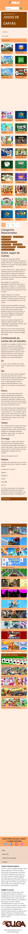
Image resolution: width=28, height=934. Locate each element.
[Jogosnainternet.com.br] (14, 2)
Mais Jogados (5, 36)
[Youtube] (16, 844)
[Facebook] (11, 844)
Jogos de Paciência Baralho (8, 247)
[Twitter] (5, 844)
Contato (4, 862)
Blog (3, 850)
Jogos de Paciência (18, 236)
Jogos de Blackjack (6, 236)
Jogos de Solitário (17, 244)
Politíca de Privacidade (9, 858)
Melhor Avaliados (6, 40)
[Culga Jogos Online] (14, 923)
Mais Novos (4, 32)
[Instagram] (21, 844)
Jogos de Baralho (6, 239)
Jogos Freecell (21, 247)
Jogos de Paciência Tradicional (9, 241)
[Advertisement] (14, 95)
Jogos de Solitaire (6, 244)
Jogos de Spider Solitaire (8, 249)
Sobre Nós (5, 854)
